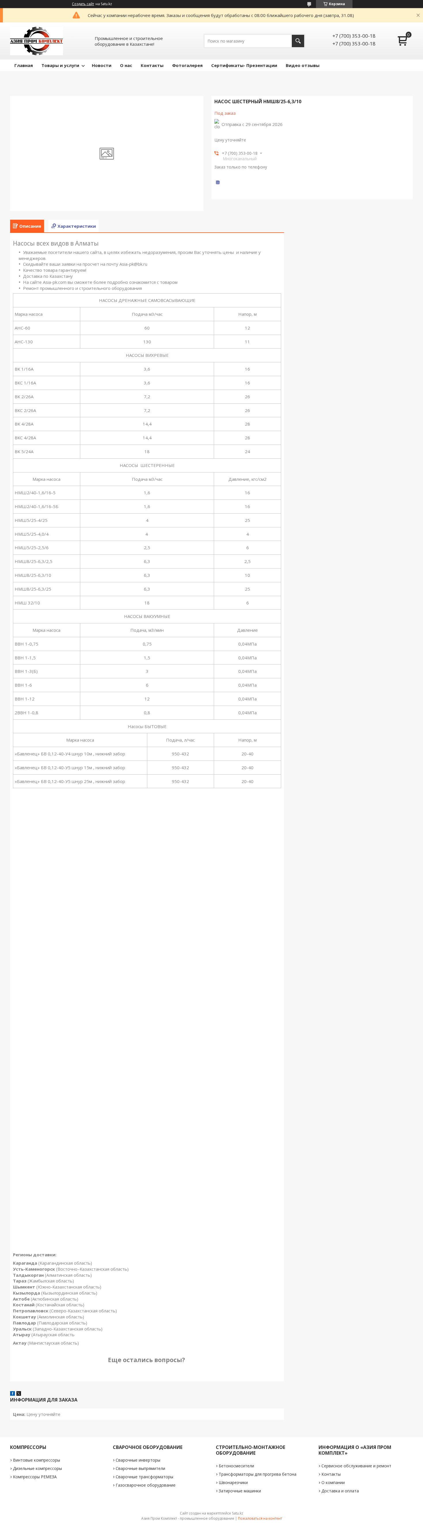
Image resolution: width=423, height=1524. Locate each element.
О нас (126, 65)
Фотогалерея (187, 65)
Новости (101, 65)
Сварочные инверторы (138, 1460)
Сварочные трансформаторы (144, 1476)
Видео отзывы (302, 65)
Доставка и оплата (340, 1491)
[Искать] (298, 41)
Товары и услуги (60, 65)
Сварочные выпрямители (140, 1468)
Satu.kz (237, 1513)
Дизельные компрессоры (37, 1468)
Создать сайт (83, 4)
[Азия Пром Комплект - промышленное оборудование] (36, 41)
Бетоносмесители (236, 1466)
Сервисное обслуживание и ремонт (356, 1466)
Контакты (152, 65)
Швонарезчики (233, 1482)
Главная (23, 65)
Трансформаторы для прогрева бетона (257, 1474)
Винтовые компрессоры (36, 1460)
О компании (333, 1482)
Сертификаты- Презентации (244, 65)
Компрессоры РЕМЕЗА (35, 1476)
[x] (18, 1394)
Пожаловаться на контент (260, 1518)
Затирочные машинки (240, 1491)
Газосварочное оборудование (146, 1485)
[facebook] (12, 1394)
